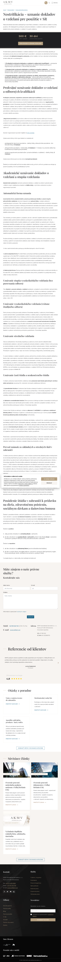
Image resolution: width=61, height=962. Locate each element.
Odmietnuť (49, 483)
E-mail (33, 585)
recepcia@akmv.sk (15, 630)
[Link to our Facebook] (4, 892)
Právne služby (10, 10)
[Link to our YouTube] (11, 892)
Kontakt (5, 919)
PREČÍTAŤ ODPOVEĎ (12, 704)
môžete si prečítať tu (24, 485)
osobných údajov (21, 611)
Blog (4, 911)
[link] (49, 2)
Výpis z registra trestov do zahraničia (14, 699)
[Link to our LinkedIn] (14, 892)
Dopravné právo (34, 891)
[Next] (58, 663)
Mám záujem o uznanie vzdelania (30, 43)
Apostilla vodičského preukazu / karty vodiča (14, 721)
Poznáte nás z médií (11, 950)
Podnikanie (33, 880)
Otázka (5, 592)
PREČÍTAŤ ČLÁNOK (10, 805)
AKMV (8, 2)
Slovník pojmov (7, 905)
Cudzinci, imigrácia (35, 877)
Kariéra (5, 925)
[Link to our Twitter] (7, 892)
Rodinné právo (34, 888)
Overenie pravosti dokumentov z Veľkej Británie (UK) (41, 785)
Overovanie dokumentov (22, 10)
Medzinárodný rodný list (43, 698)
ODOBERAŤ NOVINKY (43, 920)
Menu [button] (56, 2)
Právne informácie (8, 922)
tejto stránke (30, 133)
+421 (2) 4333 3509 (10, 883)
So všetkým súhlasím (49, 479)
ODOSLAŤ (30, 617)
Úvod (4, 10)
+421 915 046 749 (46, 2)
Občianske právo (35, 894)
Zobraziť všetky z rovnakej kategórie (30, 748)
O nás (4, 917)
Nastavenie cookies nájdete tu (25, 483)
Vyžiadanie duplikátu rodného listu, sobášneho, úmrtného (15, 833)
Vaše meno (6, 585)
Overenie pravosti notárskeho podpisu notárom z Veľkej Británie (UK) (15, 786)
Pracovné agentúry (35, 883)
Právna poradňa (7, 914)
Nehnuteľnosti (34, 886)
